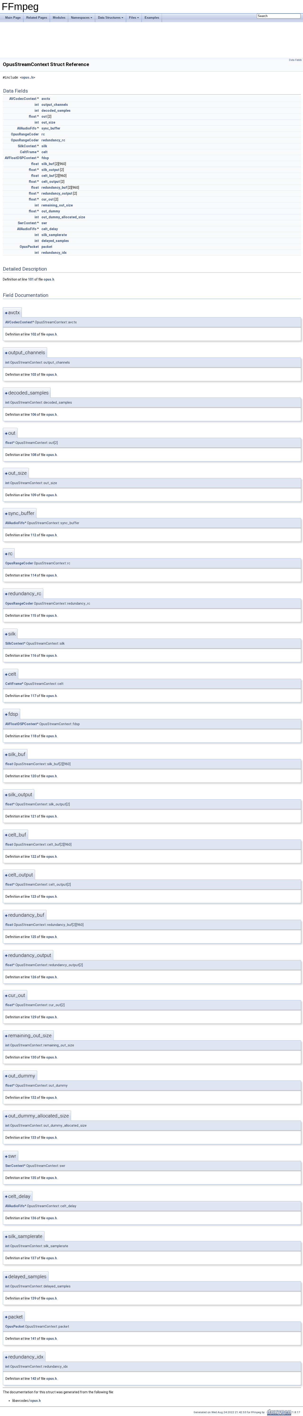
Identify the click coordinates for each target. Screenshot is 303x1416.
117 (33, 696)
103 (33, 374)
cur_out (47, 199)
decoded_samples (56, 110)
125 (33, 937)
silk (44, 146)
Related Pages (36, 17)
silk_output (50, 170)
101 (31, 279)
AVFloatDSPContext (20, 158)
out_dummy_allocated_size (63, 217)
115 (33, 615)
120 (33, 776)
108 (33, 455)
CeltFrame (28, 152)
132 (33, 1097)
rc (43, 134)
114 (33, 575)
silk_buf (47, 164)
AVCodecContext (22, 99)
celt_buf (47, 176)
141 (33, 1338)
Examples (152, 17)
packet (46, 247)
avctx (45, 99)
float (32, 116)
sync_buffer (50, 128)
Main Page (13, 17)
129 (33, 1017)
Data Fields (295, 60)
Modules (59, 17)
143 (33, 1378)
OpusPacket (29, 247)
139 (33, 1298)
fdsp (45, 158)
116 (33, 655)
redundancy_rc (53, 140)
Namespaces (80, 17)
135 (33, 1178)
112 (33, 535)
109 (33, 495)
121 (33, 816)
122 (33, 856)
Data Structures (109, 17)
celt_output (50, 181)
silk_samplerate (54, 235)
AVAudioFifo (26, 128)
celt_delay (49, 229)
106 (33, 414)
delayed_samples (55, 241)
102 (33, 334)
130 (33, 1057)
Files (132, 17)
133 (33, 1137)
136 (33, 1218)
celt (44, 152)
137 (33, 1258)
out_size (48, 122)
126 (33, 977)
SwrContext (27, 223)
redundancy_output (56, 193)
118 (33, 736)
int (37, 105)
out (44, 116)
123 (33, 896)
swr (44, 223)
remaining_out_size (57, 205)
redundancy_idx (54, 253)
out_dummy (50, 211)
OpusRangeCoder (25, 134)
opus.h (27, 77)
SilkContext (27, 146)
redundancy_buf (54, 187)
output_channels (54, 105)
